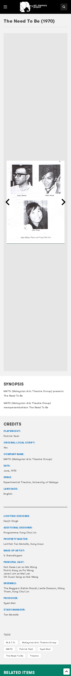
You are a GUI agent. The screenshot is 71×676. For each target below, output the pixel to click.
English (8, 493)
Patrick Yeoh (26, 649)
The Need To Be (14, 655)
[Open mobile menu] (5, 7)
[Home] (34, 7)
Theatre (34, 655)
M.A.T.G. (11, 642)
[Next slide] (63, 202)
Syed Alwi (45, 649)
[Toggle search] (63, 6)
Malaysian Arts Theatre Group (39, 642)
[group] (36, 202)
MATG (9, 649)
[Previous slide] (8, 202)
